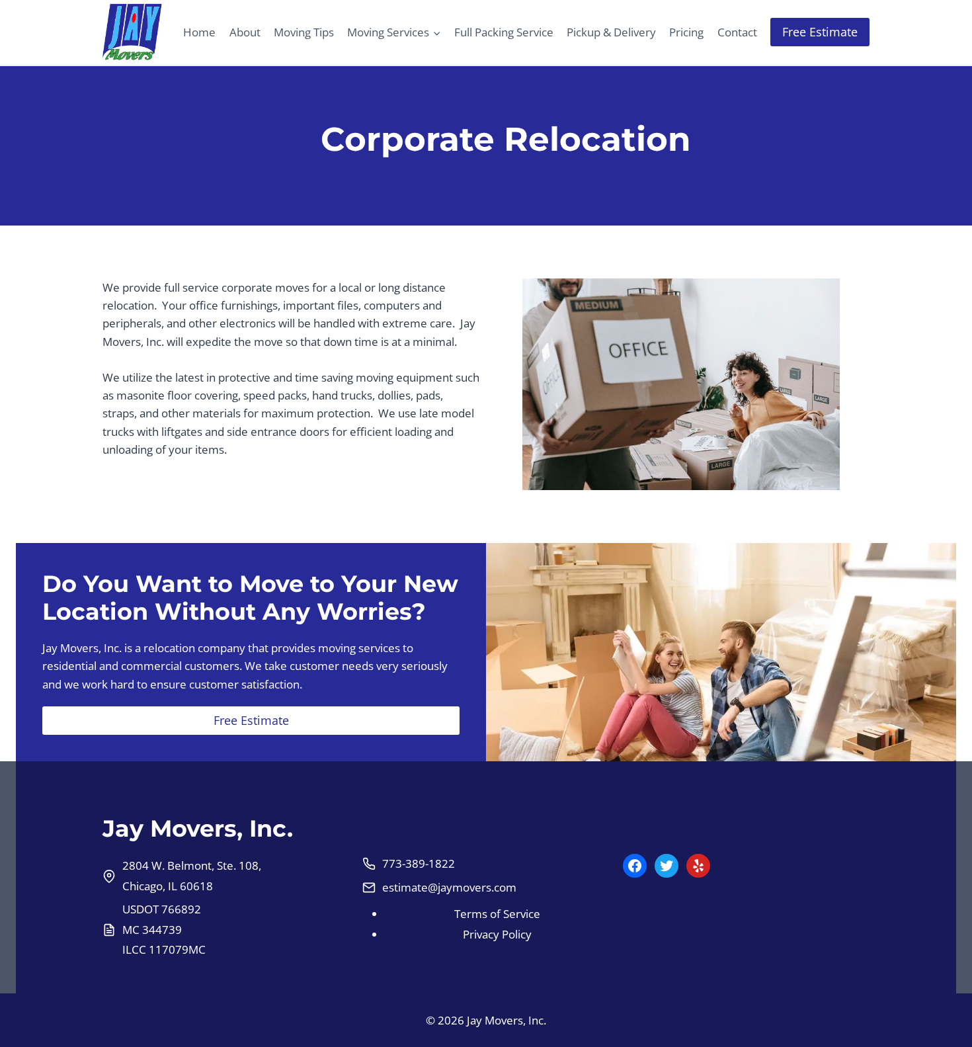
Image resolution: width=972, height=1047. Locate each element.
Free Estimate (820, 32)
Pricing (686, 32)
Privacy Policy (497, 934)
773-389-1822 (418, 863)
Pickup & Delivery (611, 32)
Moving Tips (304, 32)
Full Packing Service (503, 32)
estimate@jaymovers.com (449, 887)
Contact (737, 32)
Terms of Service (497, 913)
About (245, 32)
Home (199, 32)
